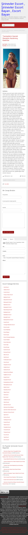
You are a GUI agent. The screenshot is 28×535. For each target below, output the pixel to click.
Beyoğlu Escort (7, 317)
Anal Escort (6, 287)
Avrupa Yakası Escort (8, 294)
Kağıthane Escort (7, 374)
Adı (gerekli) (5, 194)
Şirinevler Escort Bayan (9, 407)
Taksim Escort (7, 424)
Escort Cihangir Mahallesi (9, 337)
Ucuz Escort (6, 434)
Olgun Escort (6, 392)
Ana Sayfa (4, 30)
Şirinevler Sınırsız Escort (9, 412)
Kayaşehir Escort (7, 379)
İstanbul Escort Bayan (8, 372)
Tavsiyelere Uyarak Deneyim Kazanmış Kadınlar (10, 38)
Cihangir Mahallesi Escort (9, 324)
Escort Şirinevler (7, 342)
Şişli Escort (6, 414)
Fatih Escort (6, 357)
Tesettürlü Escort (7, 427)
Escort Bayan (6, 332)
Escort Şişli (6, 344)
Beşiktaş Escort (7, 312)
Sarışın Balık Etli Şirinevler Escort (11, 459)
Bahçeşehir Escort (7, 302)
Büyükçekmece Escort (8, 319)
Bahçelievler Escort (8, 299)
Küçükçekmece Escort (8, 382)
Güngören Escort (7, 364)
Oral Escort (6, 394)
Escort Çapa (6, 334)
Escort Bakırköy (7, 329)
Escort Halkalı (7, 339)
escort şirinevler (22, 506)
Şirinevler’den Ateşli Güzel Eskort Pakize (12, 469)
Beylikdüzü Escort (7, 314)
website (4, 207)
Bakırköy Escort (7, 304)
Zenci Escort (6, 439)
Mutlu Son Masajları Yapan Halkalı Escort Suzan (14, 473)
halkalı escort (13, 527)
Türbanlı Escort (7, 432)
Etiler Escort (6, 354)
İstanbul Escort (7, 369)
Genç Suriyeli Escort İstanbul (10, 477)
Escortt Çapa (6, 347)
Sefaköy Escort (7, 399)
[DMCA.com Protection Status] (4, 493)
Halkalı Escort (7, 367)
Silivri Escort (6, 402)
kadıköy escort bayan (10, 532)
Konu (4, 255)
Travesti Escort (7, 429)
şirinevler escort (23, 529)
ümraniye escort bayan (20, 532)
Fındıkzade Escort (7, 359)
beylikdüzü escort (6, 527)
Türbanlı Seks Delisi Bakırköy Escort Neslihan (13, 465)
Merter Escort (6, 387)
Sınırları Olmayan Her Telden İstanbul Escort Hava (14, 461)
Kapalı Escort (6, 377)
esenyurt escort (11, 530)
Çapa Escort (6, 322)
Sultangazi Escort (7, 419)
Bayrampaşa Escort (8, 309)
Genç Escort (6, 362)
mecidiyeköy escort (15, 529)
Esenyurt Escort (7, 352)
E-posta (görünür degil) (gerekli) (9, 201)
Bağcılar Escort (7, 297)
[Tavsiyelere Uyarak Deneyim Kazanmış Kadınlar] (12, 68)
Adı (3, 246)
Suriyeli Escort (7, 422)
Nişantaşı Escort (7, 389)
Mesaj (4, 260)
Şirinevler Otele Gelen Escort (10, 409)
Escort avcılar (6, 327)
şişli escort (18, 527)
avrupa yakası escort (5, 529)
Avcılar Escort (6, 292)
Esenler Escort (7, 349)
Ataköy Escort (6, 289)
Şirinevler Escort (10, 30)
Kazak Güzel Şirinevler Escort (10, 479)
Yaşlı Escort (6, 437)
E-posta (4, 251)
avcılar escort (18, 530)
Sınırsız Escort (7, 417)
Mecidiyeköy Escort (8, 384)
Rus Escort (6, 397)
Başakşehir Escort (7, 307)
